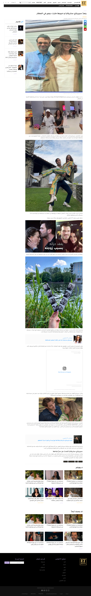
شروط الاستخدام (25, 593)
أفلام (45, 2)
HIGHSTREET (39, 2)
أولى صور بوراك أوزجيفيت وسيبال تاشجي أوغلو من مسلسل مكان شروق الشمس (74, 544)
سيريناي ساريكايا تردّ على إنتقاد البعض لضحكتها (58, 340)
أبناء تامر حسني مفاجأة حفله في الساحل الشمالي (12, 42)
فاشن (64, 578)
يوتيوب (42, 590)
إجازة (76, 461)
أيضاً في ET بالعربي (67, 338)
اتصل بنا (61, 593)
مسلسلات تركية (71, 461)
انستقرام (43, 567)
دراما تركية (65, 461)
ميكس (33, 2)
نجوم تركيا (80, 461)
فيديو (59, 2)
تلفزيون (54, 2)
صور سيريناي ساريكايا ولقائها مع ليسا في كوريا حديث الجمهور (55, 440)
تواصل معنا (42, 570)
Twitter (8, 2)
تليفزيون (81, 485)
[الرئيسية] (84, 3)
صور (65, 567)
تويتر (44, 564)
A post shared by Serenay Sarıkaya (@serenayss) (64, 389)
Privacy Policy (41, 593)
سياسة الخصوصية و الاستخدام (51, 593)
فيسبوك (43, 562)
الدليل (76, 5)
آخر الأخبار (64, 2)
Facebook (3, 2)
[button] (85, 21)
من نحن (67, 593)
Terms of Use (33, 593)
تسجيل (7, 562)
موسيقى (49, 2)
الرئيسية (69, 2)
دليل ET (13, 2)
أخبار (65, 562)
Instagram (6, 2)
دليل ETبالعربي (62, 580)
